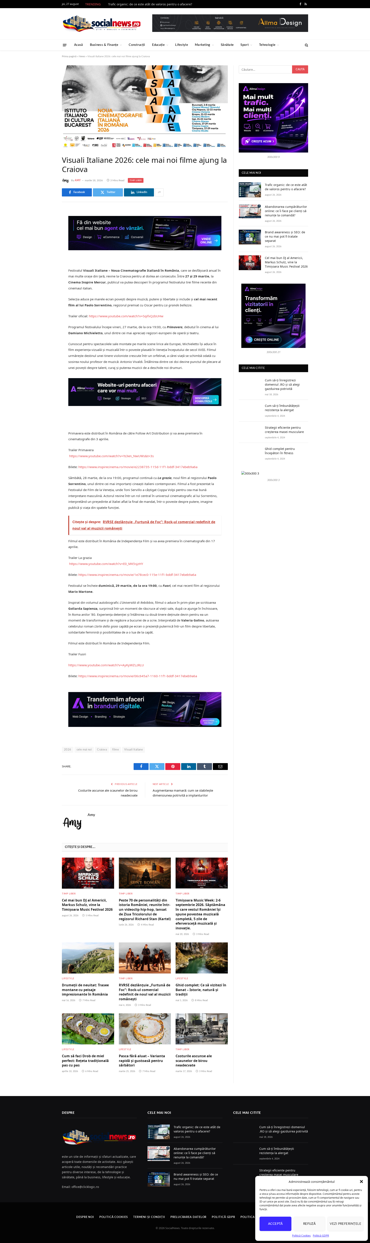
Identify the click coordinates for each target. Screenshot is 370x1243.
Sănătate (227, 44)
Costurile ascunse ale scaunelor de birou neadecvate (194, 1061)
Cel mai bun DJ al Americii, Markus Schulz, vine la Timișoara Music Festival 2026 (87, 905)
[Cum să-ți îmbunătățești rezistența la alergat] (250, 410)
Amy (78, 180)
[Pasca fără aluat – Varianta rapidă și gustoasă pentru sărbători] (145, 1028)
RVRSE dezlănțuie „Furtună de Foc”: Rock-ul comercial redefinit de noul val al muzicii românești (145, 992)
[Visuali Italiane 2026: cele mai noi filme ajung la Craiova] (145, 106)
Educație (158, 44)
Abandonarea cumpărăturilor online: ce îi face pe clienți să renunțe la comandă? (286, 211)
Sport (244, 44)
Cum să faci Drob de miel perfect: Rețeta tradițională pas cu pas (85, 1061)
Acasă (78, 44)
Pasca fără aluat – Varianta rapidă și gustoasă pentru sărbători (142, 1061)
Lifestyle (181, 44)
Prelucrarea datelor (188, 1217)
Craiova (102, 749)
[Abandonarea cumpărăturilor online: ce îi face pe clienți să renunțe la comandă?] (250, 211)
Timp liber (136, 180)
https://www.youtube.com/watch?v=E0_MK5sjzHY (106, 564)
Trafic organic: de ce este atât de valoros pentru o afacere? (150, 4)
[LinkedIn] (47, 245)
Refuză (309, 1223)
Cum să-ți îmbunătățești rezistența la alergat (282, 408)
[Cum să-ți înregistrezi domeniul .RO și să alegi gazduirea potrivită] (250, 385)
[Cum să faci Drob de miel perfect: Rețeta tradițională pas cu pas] (88, 1028)
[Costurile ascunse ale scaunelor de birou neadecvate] (202, 1028)
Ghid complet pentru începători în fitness (280, 451)
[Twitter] (47, 234)
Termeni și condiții (149, 1217)
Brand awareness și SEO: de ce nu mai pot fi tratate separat (285, 236)
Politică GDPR (321, 1235)
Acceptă (275, 1223)
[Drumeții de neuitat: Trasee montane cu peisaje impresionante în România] (88, 957)
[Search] (306, 45)
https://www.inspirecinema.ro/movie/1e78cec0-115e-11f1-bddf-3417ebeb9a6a (137, 574)
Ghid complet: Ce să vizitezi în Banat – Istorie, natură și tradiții (201, 990)
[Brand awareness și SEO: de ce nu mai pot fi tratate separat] (250, 237)
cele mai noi (84, 749)
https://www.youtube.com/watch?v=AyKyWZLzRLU (106, 665)
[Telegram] (47, 267)
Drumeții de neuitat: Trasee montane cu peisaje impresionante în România (85, 990)
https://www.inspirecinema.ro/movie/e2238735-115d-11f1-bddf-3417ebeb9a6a (137, 467)
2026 (67, 749)
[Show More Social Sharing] (159, 192)
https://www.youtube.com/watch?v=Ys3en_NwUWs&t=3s (111, 456)
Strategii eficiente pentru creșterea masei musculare (284, 429)
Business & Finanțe (104, 44)
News (82, 56)
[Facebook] (47, 223)
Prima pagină (69, 56)
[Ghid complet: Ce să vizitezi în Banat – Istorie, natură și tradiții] (202, 957)
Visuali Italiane (133, 749)
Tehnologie (267, 44)
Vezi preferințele (345, 1223)
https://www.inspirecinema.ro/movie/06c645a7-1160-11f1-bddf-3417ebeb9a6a (137, 676)
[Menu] (65, 45)
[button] (361, 1181)
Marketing (202, 44)
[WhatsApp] (47, 278)
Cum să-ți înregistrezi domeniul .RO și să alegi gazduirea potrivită (282, 384)
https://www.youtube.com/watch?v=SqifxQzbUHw (126, 316)
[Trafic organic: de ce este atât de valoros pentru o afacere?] (250, 189)
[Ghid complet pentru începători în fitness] (250, 453)
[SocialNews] (102, 23)
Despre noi (85, 1217)
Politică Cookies (301, 1235)
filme (115, 749)
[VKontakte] (47, 256)
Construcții (137, 44)
